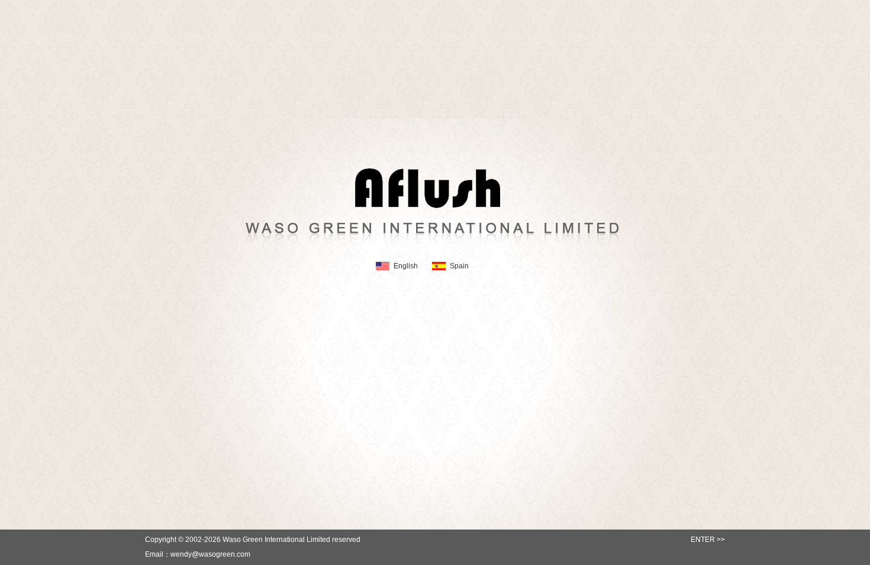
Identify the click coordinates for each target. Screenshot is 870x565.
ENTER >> (708, 539)
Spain (459, 266)
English (406, 266)
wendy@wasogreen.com (210, 554)
